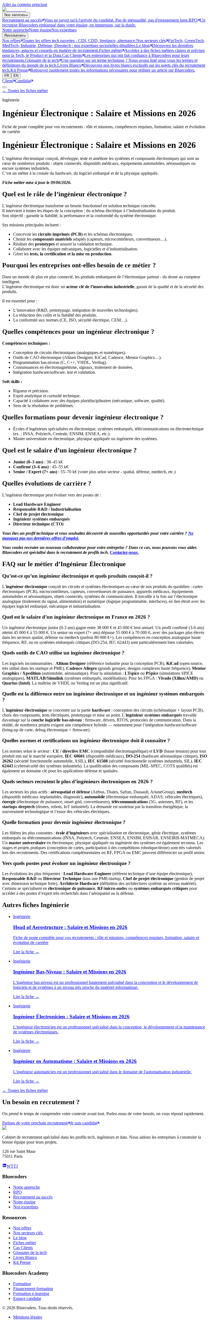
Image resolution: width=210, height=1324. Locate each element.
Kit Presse (22, 1262)
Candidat (23, 80)
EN (15, 76)
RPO (17, 1192)
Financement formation (33, 1288)
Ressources (13, 35)
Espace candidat (27, 1298)
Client (7, 80)
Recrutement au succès (32, 1197)
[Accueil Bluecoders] (14, 9)
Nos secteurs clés (28, 1233)
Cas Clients (23, 1247)
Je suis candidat (83, 1123)
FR (6, 76)
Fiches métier (24, 1242)
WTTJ (12, 1166)
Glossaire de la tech (30, 1252)
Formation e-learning (31, 1293)
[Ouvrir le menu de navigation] (4, 87)
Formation (22, 1283)
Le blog (20, 1237)
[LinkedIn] (4, 1166)
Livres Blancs (25, 1257)
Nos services (14, 15)
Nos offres (22, 1228)
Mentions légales (27, 1317)
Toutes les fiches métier (25, 90)
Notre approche (15, 30)
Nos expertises (64, 30)
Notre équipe (40, 30)
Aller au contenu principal (24, 4)
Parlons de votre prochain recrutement (35, 1123)
